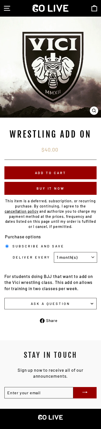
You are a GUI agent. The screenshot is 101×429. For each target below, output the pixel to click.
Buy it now (50, 188)
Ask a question (50, 304)
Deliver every (32, 257)
